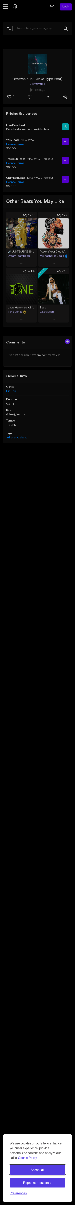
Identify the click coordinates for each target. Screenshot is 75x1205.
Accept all (38, 1169)
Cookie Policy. (27, 1157)
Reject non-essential (37, 1182)
